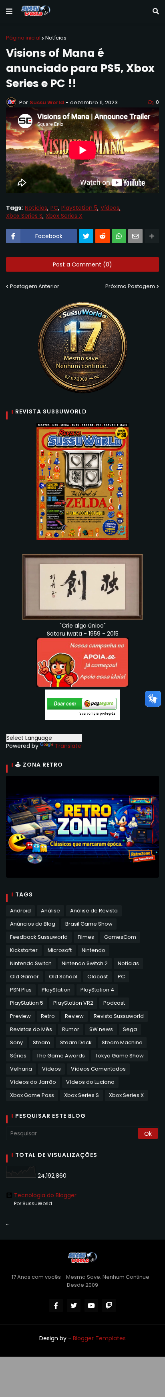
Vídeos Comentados (98, 1069)
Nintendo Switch (31, 963)
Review (74, 1016)
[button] (9, 12)
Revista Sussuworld (119, 1016)
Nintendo (93, 950)
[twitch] (109, 1305)
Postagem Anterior (34, 286)
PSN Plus (21, 990)
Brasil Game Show (89, 924)
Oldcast (97, 976)
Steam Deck (76, 1042)
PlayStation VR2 (73, 1003)
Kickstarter (24, 950)
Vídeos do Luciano (90, 1082)
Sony (16, 1042)
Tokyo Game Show (119, 1055)
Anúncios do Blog (32, 924)
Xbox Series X (64, 216)
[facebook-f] (56, 1305)
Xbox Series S (24, 216)
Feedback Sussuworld (39, 937)
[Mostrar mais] (152, 236)
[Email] (135, 236)
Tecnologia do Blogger (45, 1195)
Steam (41, 1042)
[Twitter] (86, 236)
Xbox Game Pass (32, 1095)
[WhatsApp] (119, 236)
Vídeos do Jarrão (33, 1082)
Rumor (70, 1029)
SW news (101, 1029)
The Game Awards (60, 1055)
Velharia (21, 1069)
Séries (18, 1055)
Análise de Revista (94, 910)
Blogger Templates (99, 1338)
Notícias (55, 38)
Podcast (114, 1003)
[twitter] (73, 1305)
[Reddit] (102, 236)
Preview (20, 1016)
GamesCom (120, 937)
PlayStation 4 (97, 990)
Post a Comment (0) (82, 264)
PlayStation (56, 990)
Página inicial (23, 38)
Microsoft (60, 950)
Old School (63, 976)
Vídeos (110, 208)
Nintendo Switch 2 (85, 963)
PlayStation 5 (79, 208)
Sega (130, 1029)
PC (54, 208)
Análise (50, 910)
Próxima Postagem (130, 286)
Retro (48, 1016)
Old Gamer (24, 976)
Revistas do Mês (31, 1029)
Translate (68, 746)
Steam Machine (122, 1042)
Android (20, 910)
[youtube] (91, 1305)
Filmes (86, 937)
